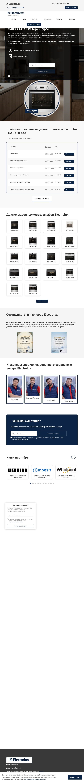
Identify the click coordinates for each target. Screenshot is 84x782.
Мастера (59, 19)
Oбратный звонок (34, 24)
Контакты (72, 19)
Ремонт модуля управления (18, 160)
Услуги (13, 19)
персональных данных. (58, 76)
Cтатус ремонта (71, 7)
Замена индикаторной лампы (19, 175)
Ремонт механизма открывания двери (22, 189)
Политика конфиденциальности (35, 779)
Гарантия (34, 19)
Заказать (69, 154)
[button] (71, 457)
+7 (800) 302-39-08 (16, 8)
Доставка (47, 19)
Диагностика (14, 153)
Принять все (74, 777)
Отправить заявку (42, 71)
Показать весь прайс (42, 199)
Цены (24, 19)
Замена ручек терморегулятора (20, 182)
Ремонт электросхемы (17, 168)
